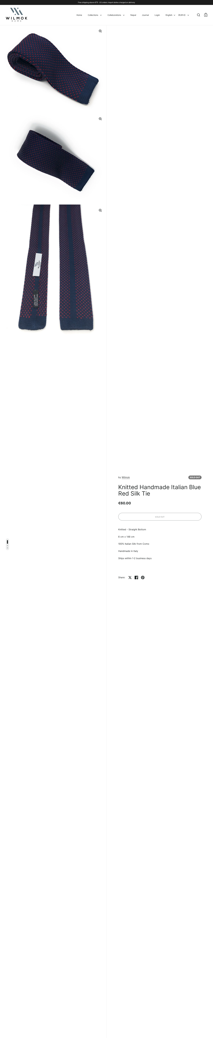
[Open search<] (198, 14)
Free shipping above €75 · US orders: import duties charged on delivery (106, 2)
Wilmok (126, 477)
